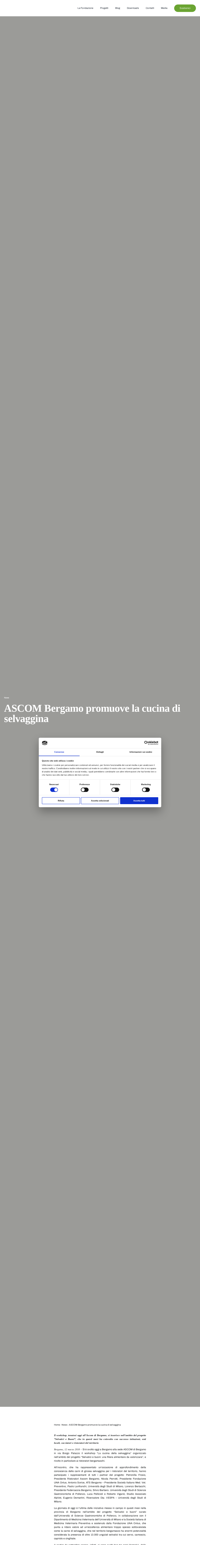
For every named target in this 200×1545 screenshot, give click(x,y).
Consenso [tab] (59, 752)
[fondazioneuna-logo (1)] (12, 3)
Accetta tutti (139, 801)
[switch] (85, 790)
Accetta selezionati (100, 801)
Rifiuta (61, 801)
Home (57, 1425)
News (6, 698)
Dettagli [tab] (100, 752)
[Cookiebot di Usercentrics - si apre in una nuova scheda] (146, 743)
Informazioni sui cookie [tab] (141, 752)
